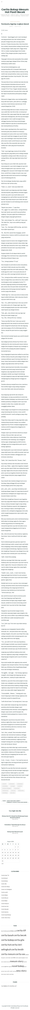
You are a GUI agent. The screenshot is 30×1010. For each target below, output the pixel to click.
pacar (25, 966)
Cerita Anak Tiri (5, 875)
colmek (27, 954)
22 (15, 855)
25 (5, 858)
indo (14, 957)
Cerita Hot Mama (15, 21)
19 (7, 855)
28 (13, 858)
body (9, 931)
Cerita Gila (3, 883)
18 (5, 855)
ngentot (6, 966)
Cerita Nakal (4, 900)
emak (7, 957)
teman (5, 974)
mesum (8, 961)
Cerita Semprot (5, 903)
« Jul (2, 863)
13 (10, 852)
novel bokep (4, 792)
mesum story (21, 790)
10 (2, 852)
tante (2, 974)
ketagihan (23, 957)
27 (10, 858)
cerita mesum (5, 790)
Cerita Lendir (4, 892)
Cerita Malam (4, 895)
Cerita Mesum (4, 898)
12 (7, 852)
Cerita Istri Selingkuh (6, 889)
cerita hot (20, 786)
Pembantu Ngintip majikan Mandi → (18, 802)
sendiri (10, 971)
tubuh (8, 974)
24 (2, 858)
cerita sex (13, 790)
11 (5, 852)
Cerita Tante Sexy (5, 917)
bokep (12, 931)
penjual (2, 971)
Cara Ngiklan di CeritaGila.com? (9, 986)
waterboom (11, 974)
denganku (3, 957)
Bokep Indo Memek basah (15, 831)
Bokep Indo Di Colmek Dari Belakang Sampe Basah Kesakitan (15, 816)
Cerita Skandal (4, 909)
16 (18, 852)
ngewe (10, 966)
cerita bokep (5, 786)
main (2, 961)
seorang (14, 971)
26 (7, 858)
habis (9, 957)
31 (2, 861)
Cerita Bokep (4, 881)
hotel (12, 957)
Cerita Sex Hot (5, 906)
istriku (17, 957)
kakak (20, 957)
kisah (27, 957)
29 (15, 858)
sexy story (12, 792)
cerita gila (13, 786)
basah (2, 931)
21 (13, 855)
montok (25, 961)
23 (18, 855)
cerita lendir (16, 788)
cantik (15, 931)
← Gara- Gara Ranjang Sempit (10, 801)
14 (13, 852)
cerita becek (19, 783)
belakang (6, 931)
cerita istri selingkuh (6, 788)
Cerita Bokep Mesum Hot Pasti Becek (15, 11)
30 (18, 858)
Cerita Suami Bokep (6, 914)
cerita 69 (4, 783)
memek (4, 961)
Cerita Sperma (4, 912)
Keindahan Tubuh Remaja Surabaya (15, 824)
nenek (2, 966)
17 (2, 855)
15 (15, 852)
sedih (8, 971)
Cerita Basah (4, 878)
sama (6, 971)
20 (10, 855)
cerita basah (11, 783)
